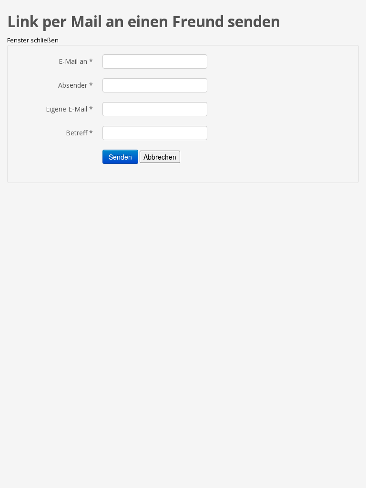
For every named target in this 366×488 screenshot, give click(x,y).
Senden (120, 157)
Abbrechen (159, 157)
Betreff (79, 132)
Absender (75, 85)
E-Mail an (76, 61)
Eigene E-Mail (69, 108)
